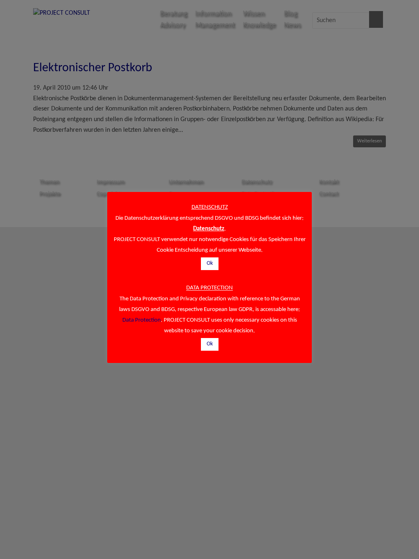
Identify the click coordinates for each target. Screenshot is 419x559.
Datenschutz (208, 229)
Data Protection (141, 320)
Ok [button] (210, 263)
